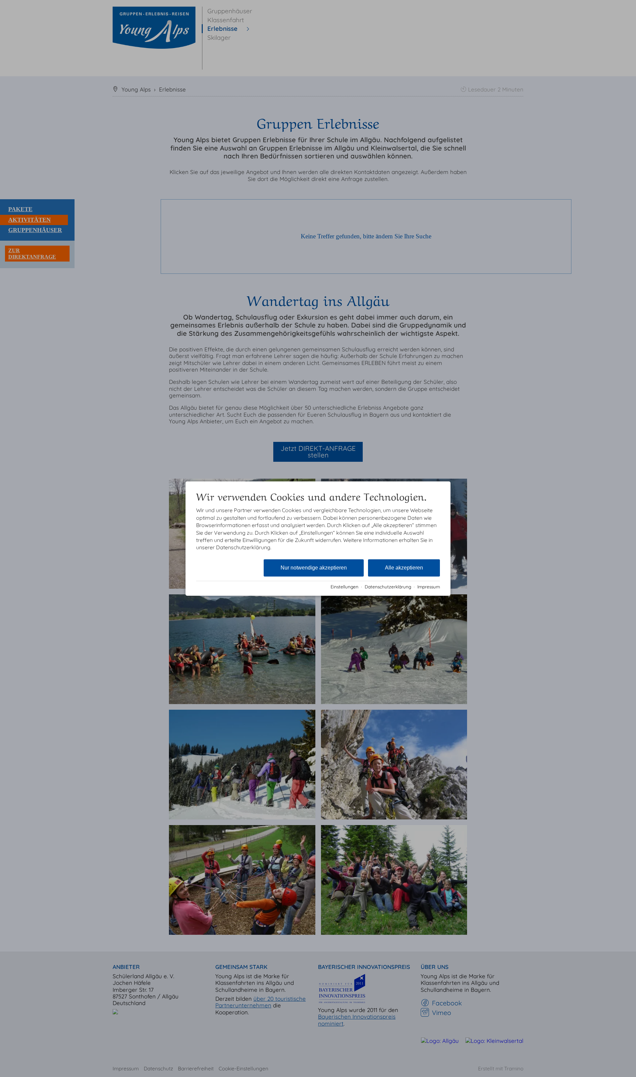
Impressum (428, 586)
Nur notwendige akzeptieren (314, 567)
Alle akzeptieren (404, 567)
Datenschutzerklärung (388, 586)
